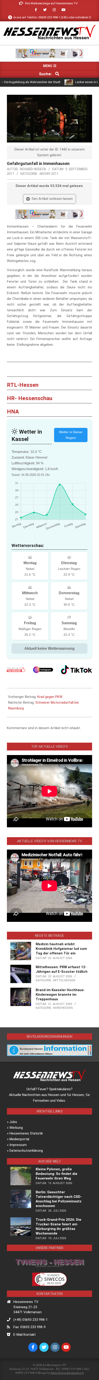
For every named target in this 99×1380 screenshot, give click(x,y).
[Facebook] (16, 669)
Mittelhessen (64, 980)
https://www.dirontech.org (67, 1373)
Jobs (13, 1122)
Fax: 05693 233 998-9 (29, 1327)
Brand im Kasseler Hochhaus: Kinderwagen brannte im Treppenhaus (60, 994)
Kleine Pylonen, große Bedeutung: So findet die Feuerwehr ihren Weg (56, 1173)
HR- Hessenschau (29, 398)
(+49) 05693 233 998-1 (30, 1320)
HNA (13, 411)
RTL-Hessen (22, 385)
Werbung (16, 1128)
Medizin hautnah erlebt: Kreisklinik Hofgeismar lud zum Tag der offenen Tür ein (61, 948)
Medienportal (19, 1139)
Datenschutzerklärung (26, 1151)
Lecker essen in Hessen (76, 82)
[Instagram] (43, 669)
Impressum (18, 1145)
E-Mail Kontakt (24, 1335)
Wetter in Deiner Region (71, 435)
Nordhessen (63, 1007)
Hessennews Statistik (26, 1133)
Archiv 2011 (48, 174)
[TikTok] (76, 669)
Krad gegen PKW (49, 697)
